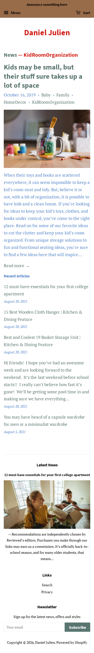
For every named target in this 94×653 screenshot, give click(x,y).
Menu (15, 12)
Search (47, 585)
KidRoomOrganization (53, 102)
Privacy (47, 592)
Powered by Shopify (71, 642)
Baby (46, 95)
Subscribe (77, 627)
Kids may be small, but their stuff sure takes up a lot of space (43, 76)
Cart (86, 12)
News (10, 54)
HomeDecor (15, 102)
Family (62, 95)
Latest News (47, 464)
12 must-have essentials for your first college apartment (47, 475)
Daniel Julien (47, 32)
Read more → (17, 265)
